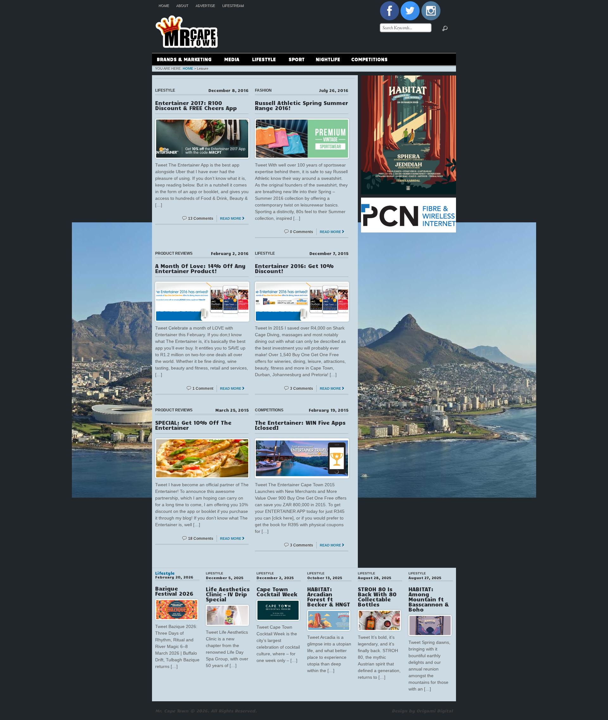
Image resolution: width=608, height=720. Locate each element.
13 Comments (200, 218)
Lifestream (233, 5)
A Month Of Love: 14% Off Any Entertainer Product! (200, 268)
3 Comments (301, 388)
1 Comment (203, 388)
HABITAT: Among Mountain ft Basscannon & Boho (428, 599)
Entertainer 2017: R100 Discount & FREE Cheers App (196, 105)
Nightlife (328, 59)
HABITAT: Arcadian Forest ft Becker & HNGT (328, 596)
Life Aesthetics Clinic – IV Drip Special (228, 594)
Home (163, 5)
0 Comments (301, 232)
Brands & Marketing (182, 60)
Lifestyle (261, 60)
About (182, 5)
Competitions (369, 59)
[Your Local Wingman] (186, 12)
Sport (296, 59)
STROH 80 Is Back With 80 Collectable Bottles (377, 596)
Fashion (263, 90)
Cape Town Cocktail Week (276, 591)
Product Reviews (174, 253)
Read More (230, 218)
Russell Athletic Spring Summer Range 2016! (301, 105)
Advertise (205, 5)
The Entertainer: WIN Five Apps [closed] (300, 425)
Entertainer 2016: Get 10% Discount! (294, 268)
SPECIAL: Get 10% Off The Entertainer (193, 425)
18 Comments (200, 538)
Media (229, 60)
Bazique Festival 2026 (174, 591)
